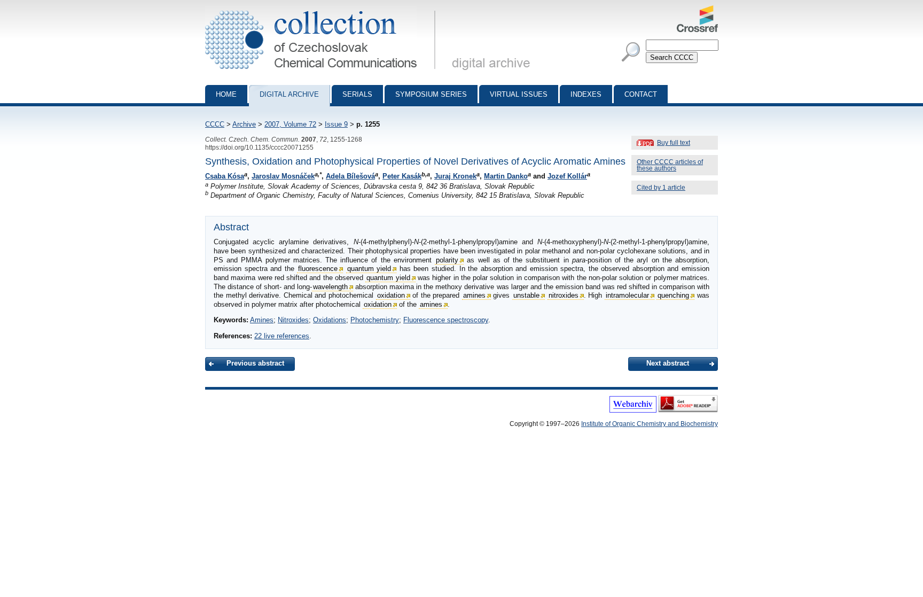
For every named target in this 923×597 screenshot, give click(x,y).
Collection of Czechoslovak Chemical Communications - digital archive (323, 9)
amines (474, 295)
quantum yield (369, 269)
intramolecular (627, 295)
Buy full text (673, 142)
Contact (640, 94)
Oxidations (329, 320)
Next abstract (667, 363)
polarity (447, 260)
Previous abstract (255, 363)
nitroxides (563, 295)
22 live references (281, 336)
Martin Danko (506, 176)
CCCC (214, 124)
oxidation (391, 295)
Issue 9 (336, 124)
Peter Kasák (401, 176)
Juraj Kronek (455, 176)
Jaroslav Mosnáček (283, 176)
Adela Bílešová (350, 176)
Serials (357, 94)
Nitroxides (293, 320)
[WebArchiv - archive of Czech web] (632, 410)
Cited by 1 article (661, 187)
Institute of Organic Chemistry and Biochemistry (649, 424)
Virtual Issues (518, 94)
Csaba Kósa (224, 176)
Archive (244, 124)
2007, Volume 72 (290, 124)
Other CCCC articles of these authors (670, 165)
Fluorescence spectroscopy (445, 320)
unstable (526, 295)
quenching (673, 295)
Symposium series (431, 94)
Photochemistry (374, 320)
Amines (261, 320)
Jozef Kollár (567, 176)
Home (226, 94)
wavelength (330, 287)
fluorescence (318, 269)
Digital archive (289, 94)
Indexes (585, 94)
